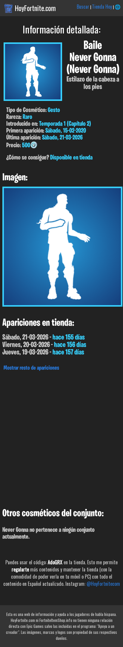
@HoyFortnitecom (103, 583)
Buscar (83, 6)
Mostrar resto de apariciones (31, 368)
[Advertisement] (61, 438)
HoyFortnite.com (35, 8)
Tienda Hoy (102, 6)
